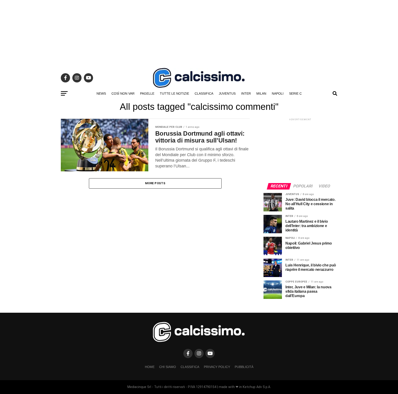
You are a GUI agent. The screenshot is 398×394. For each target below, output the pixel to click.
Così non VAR (123, 93)
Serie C (295, 93)
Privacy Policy (217, 367)
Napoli (278, 93)
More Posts (155, 183)
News (101, 93)
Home (150, 367)
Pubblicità (244, 367)
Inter (246, 93)
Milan (261, 93)
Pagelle (147, 93)
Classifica (204, 93)
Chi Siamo (167, 367)
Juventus (227, 93)
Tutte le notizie (174, 93)
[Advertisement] (199, 32)
